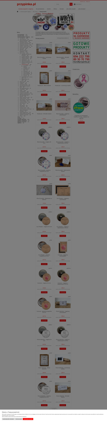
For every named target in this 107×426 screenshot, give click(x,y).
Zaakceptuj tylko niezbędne (8, 419)
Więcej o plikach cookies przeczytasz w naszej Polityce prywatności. (14, 416)
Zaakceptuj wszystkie (28, 419)
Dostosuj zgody (19, 419)
